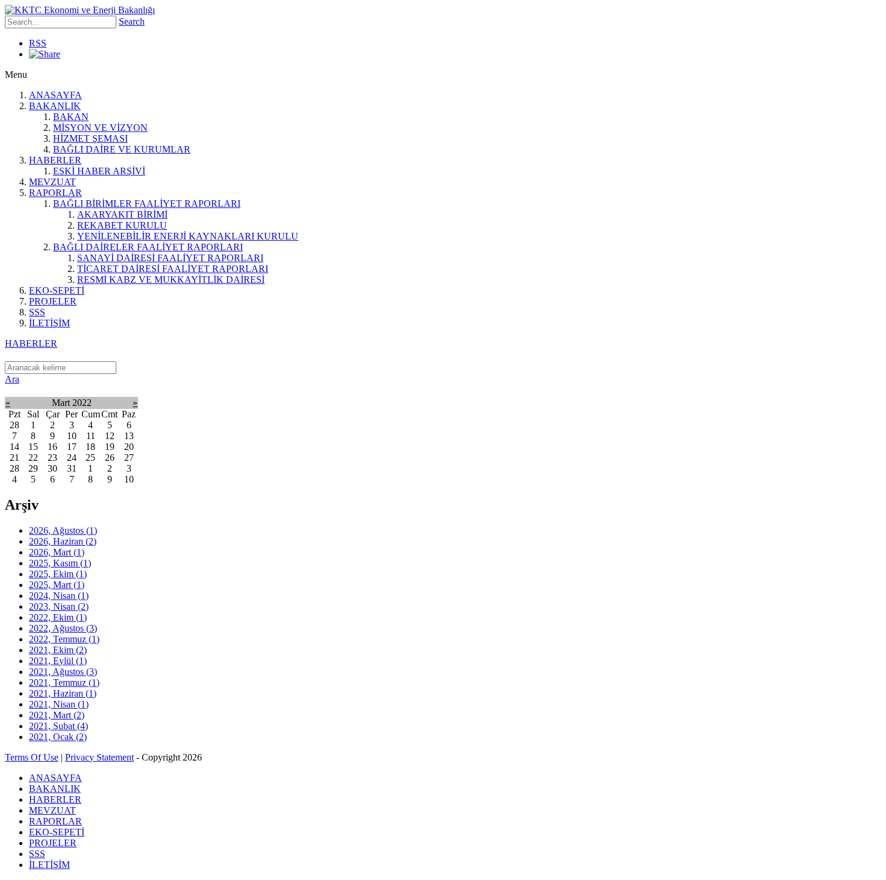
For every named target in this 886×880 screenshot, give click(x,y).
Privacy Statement (99, 757)
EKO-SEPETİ (56, 290)
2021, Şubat (58, 726)
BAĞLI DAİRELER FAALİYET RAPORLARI (148, 247)
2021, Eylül (58, 661)
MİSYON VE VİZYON (100, 127)
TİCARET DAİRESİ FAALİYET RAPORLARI (172, 269)
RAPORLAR (55, 193)
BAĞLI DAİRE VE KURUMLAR (121, 149)
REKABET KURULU (122, 225)
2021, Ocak (58, 737)
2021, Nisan (59, 704)
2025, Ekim (58, 574)
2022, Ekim (58, 617)
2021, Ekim (58, 650)
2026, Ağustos (63, 530)
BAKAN (71, 117)
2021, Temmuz (64, 682)
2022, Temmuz (64, 639)
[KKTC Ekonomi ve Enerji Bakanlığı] (80, 10)
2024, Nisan (59, 595)
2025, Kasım (60, 563)
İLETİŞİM (49, 323)
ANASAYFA (55, 95)
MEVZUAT (52, 182)
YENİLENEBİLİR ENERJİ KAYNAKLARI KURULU (187, 236)
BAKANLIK (55, 106)
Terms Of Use (31, 757)
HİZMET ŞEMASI (90, 138)
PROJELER (53, 301)
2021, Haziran (62, 693)
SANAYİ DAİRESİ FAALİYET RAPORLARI (170, 258)
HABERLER (55, 160)
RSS (37, 43)
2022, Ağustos (63, 628)
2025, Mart (56, 585)
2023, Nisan (59, 606)
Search (132, 21)
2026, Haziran (62, 541)
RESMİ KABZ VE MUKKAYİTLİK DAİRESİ (171, 279)
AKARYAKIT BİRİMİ (122, 214)
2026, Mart (56, 552)
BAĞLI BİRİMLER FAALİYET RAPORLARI (146, 203)
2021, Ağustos (63, 671)
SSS (37, 312)
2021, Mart (56, 715)
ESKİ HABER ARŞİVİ (99, 171)
